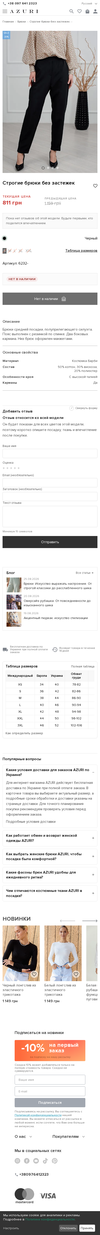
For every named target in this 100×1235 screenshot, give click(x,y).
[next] (89, 921)
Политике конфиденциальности (50, 1219)
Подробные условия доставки (31, 822)
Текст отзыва (12, 503)
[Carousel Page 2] (48, 168)
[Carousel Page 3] (53, 168)
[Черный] (4, 238)
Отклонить (68, 1228)
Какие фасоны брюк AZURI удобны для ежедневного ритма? (41, 875)
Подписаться (50, 1102)
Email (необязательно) (18, 475)
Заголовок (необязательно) (22, 489)
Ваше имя (9, 446)
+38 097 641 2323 (22, 3)
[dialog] (50, 1223)
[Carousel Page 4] (57, 168)
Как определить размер (24, 733)
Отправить (50, 542)
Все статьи (85, 573)
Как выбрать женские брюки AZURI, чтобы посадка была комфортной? (44, 857)
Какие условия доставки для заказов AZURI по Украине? (47, 772)
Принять (87, 1228)
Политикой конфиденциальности (38, 1115)
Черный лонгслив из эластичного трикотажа (19, 990)
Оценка (8, 463)
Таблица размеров (81, 251)
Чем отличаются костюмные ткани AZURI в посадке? (44, 893)
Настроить (11, 1228)
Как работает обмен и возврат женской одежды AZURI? (41, 838)
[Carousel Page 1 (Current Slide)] (43, 167)
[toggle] (89, 4)
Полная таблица (82, 666)
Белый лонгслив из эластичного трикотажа (60, 990)
